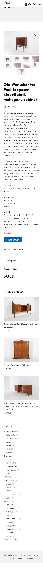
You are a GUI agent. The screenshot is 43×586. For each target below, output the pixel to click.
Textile (8, 445)
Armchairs (10, 480)
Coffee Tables (11, 519)
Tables (6, 515)
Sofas (8, 498)
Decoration (10, 438)
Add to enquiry (12, 240)
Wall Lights (10, 473)
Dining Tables (11, 529)
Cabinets (15, 249)
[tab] (11, 261)
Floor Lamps (11, 466)
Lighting (7, 459)
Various (9, 449)
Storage (21, 249)
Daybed (9, 487)
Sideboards (10, 508)
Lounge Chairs (11, 494)
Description (11, 260)
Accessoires (9, 431)
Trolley (8, 536)
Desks (8, 522)
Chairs (8, 484)
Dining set (10, 526)
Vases (8, 452)
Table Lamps (11, 470)
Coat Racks (10, 435)
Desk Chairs (10, 491)
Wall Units (10, 512)
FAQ (8, 221)
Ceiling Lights (11, 463)
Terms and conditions (26, 558)
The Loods (23, 555)
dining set (7, 456)
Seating (7, 477)
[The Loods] (8, 4)
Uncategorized (10, 540)
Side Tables (10, 533)
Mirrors (8, 442)
